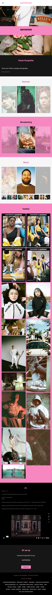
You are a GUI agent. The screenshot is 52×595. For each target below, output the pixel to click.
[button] (4, 3)
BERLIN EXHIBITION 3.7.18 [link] (11, 584)
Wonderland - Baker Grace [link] (29, 589)
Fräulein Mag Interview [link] (42, 582)
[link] (26, 3)
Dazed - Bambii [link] (42, 589)
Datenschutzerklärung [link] (9, 582)
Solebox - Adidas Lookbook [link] (13, 589)
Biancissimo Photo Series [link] (26, 584)
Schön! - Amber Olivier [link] (28, 587)
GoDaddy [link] (29, 578)
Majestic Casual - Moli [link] (40, 584)
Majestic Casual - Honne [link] (14, 587)
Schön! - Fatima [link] (40, 587)
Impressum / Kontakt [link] (22, 582)
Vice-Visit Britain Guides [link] (26, 591)
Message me (26, 567)
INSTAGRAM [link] (32, 582)
